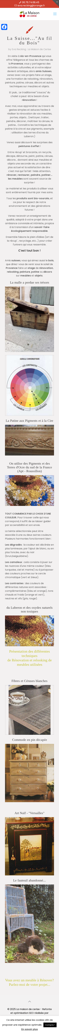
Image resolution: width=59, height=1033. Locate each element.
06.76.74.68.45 (30, 2)
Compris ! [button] (50, 1024)
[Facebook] (4, 27)
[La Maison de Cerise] (29, 13)
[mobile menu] (54, 14)
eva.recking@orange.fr (31, 5)
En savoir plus (29, 1029)
